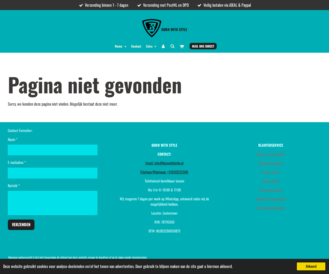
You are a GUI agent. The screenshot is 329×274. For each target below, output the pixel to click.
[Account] (163, 46)
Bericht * (14, 185)
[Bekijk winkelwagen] (181, 46)
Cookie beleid (271, 181)
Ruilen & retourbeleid (270, 154)
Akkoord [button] (311, 266)
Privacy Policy (270, 172)
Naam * (12, 139)
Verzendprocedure (270, 189)
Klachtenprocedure (270, 163)
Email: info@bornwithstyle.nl (164, 163)
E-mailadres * (17, 162)
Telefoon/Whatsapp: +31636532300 (164, 172)
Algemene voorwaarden (271, 198)
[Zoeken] (172, 46)
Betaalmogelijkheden (271, 207)
